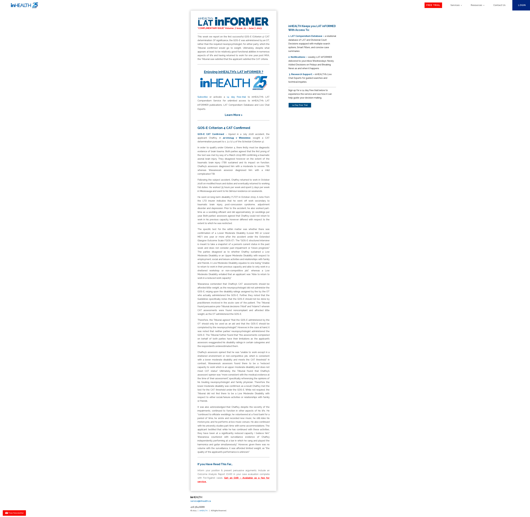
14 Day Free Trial (300, 105)
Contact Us (499, 5)
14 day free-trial (236, 97)
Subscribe (203, 97)
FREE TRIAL (433, 5)
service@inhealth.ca (200, 501)
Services (455, 5)
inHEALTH (203, 511)
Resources (476, 5)
